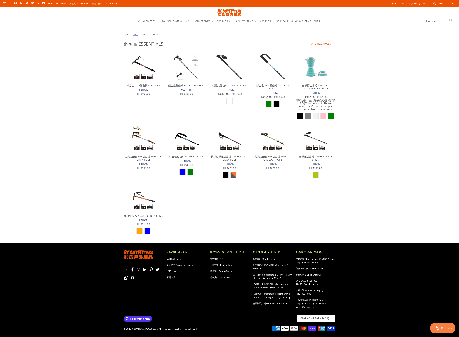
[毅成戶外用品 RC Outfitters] (229, 13)
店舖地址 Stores (78, 3)
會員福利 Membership (264, 258)
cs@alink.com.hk (310, 284)
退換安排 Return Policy (221, 271)
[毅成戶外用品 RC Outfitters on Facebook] (9, 3)
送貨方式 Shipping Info (221, 265)
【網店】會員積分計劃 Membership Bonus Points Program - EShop (270, 286)
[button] (148, 21)
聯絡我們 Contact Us (104, 3)
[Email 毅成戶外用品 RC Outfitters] (4, 3)
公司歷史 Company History (180, 265)
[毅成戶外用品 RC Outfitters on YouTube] (43, 3)
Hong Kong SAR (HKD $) (406, 3)
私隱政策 (171, 277)
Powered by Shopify (188, 328)
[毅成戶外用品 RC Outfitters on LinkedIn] (21, 3)
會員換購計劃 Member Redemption (270, 303)
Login (440, 3)
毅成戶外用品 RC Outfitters (145, 328)
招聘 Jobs (171, 271)
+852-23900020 (57, 3)
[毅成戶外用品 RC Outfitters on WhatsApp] (37, 3)
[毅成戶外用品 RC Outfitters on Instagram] (15, 3)
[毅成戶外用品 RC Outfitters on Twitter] (32, 3)
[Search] (450, 21)
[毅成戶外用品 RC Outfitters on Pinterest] (26, 3)
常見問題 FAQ (216, 258)
